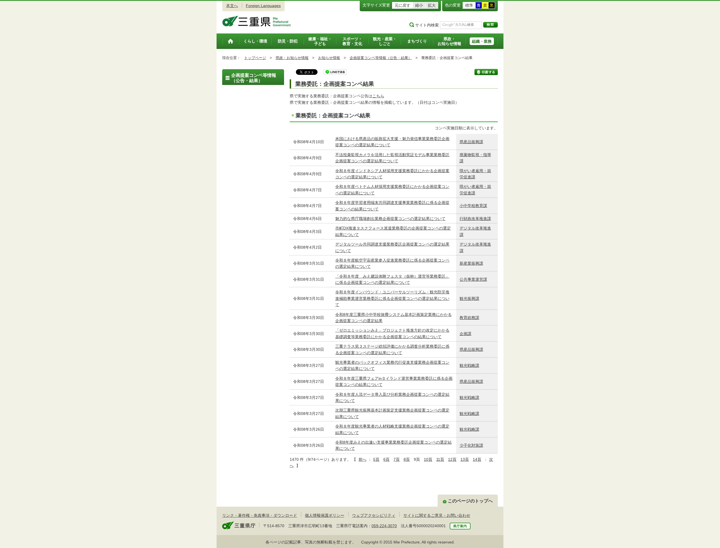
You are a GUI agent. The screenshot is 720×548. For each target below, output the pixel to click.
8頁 (407, 459)
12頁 (452, 459)
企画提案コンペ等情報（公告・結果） (381, 58)
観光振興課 (469, 298)
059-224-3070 (384, 526)
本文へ (232, 5)
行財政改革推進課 (475, 218)
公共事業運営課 (473, 279)
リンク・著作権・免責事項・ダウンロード (259, 515)
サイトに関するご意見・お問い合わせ (436, 515)
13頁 (464, 459)
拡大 (432, 5)
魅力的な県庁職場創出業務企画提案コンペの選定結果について (390, 218)
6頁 (386, 459)
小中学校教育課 (473, 205)
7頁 (396, 459)
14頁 (477, 459)
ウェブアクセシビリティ (373, 515)
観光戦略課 (469, 365)
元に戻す (402, 5)
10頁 (428, 459)
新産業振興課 (471, 263)
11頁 (440, 459)
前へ (362, 459)
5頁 (376, 459)
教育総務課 (469, 317)
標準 (469, 5)
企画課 (465, 333)
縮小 (419, 5)
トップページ (255, 58)
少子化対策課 (471, 445)
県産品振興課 (471, 142)
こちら (378, 96)
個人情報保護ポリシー (324, 515)
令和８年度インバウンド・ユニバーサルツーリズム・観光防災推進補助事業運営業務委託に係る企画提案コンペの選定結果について (392, 298)
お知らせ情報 (329, 58)
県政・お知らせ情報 (292, 58)
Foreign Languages (263, 5)
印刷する (486, 72)
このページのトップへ (470, 500)
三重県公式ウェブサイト (256, 21)
